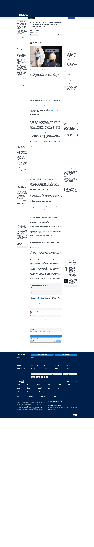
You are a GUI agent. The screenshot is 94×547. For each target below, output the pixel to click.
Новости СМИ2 (33, 347)
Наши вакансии (19, 365)
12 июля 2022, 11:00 (32, 32)
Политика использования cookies (52, 409)
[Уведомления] (74, 15)
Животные (33, 368)
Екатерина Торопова (37, 311)
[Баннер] (31, 18)
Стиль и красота (68, 362)
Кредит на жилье (53, 315)
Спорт (67, 360)
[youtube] (47, 377)
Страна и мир (68, 363)
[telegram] (32, 377)
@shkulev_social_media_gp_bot (57, 401)
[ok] (37, 377)
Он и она (56, 360)
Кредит (48, 315)
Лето (44, 363)
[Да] (31, 287)
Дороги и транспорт (34, 365)
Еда (31, 366)
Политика (56, 363)
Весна (32, 362)
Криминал (45, 360)
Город (32, 363)
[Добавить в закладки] (58, 35)
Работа (56, 366)
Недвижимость (46, 368)
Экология (67, 365)
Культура (45, 362)
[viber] (39, 377)
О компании (19, 362)
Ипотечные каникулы (41, 315)
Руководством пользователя (52, 404)
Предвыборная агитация (21, 368)
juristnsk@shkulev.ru (39, 407)
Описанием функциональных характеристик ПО (54, 405)
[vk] (34, 377)
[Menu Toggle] (17, 15)
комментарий (35, 34)
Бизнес (32, 360)
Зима (44, 359)
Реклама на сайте (20, 359)
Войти (33, 341)
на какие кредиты (39, 298)
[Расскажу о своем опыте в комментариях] (31, 293)
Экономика (68, 366)
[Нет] (31, 290)
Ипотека (59, 315)
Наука (45, 366)
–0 (60, 333)
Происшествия (57, 365)
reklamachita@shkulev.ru (64, 400)
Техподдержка (19, 366)
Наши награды (19, 363)
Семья (67, 359)
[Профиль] (77, 15)
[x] (44, 377)
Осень (56, 362)
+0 (57, 333)
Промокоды (71, 260)
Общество (56, 359)
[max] (42, 377)
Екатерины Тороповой (48, 297)
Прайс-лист (19, 360)
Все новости (22, 21)
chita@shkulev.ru (27, 406)
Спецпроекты (68, 368)
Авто (31, 359)
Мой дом (45, 365)
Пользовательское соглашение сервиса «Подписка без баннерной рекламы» (58, 412)
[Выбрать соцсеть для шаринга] (61, 35)
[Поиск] (72, 15)
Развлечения (57, 368)
